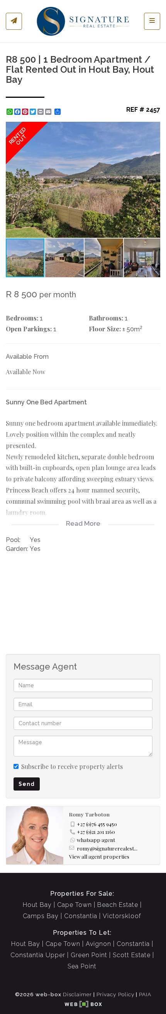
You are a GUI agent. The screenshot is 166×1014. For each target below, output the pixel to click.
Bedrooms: (22, 318)
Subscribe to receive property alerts (72, 766)
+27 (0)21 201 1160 (96, 831)
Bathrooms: (106, 318)
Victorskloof (122, 916)
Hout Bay (37, 904)
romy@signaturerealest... (107, 848)
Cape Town (74, 904)
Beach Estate (117, 904)
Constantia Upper (37, 955)
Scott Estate (132, 955)
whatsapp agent (96, 839)
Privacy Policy (115, 994)
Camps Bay (41, 916)
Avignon (98, 944)
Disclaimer (77, 994)
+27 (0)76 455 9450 (97, 823)
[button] (153, 129)
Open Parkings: (29, 329)
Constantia (80, 916)
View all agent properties (99, 856)
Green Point (89, 955)
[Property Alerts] (14, 21)
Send (27, 784)
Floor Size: (105, 329)
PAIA (145, 994)
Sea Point (82, 966)
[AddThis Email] (49, 112)
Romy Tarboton (89, 814)
